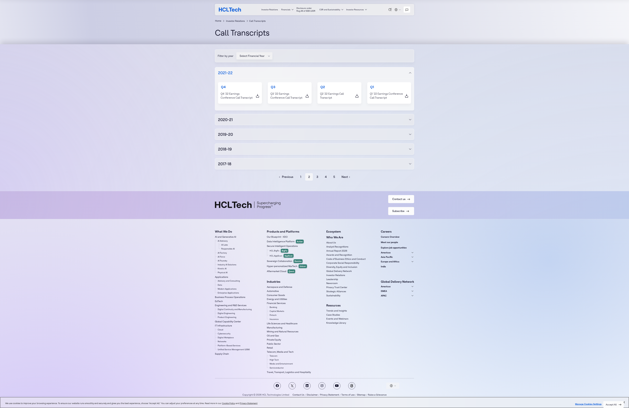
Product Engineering (227, 317)
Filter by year (225, 55)
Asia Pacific (387, 257)
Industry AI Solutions (227, 264)
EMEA (384, 291)
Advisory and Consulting (229, 281)
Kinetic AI (222, 268)
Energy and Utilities (277, 299)
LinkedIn (307, 385)
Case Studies (333, 314)
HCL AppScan (281, 256)
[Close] (623, 402)
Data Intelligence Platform (285, 241)
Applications (221, 276)
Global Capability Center (228, 321)
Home (218, 20)
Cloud (220, 329)
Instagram (321, 385)
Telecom (273, 356)
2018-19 (225, 149)
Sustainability (333, 295)
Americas (386, 252)
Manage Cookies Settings (588, 404)
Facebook (277, 385)
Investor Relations (269, 9)
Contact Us (298, 394)
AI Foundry (222, 260)
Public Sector (274, 343)
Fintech (273, 315)
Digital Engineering (226, 313)
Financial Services (276, 303)
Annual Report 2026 (336, 250)
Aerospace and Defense (279, 286)
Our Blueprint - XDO (277, 236)
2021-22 (225, 72)
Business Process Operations (230, 297)
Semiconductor (277, 368)
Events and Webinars (337, 318)
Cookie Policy (228, 403)
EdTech (219, 301)
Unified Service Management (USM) (234, 349)
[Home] (230, 10)
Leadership (332, 279)
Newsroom (332, 283)
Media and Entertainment (281, 363)
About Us (331, 242)
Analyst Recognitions (337, 246)
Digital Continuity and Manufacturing (235, 309)
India (383, 266)
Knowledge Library (336, 322)
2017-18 (224, 163)
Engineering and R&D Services (231, 305)
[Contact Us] (407, 10)
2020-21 (225, 119)
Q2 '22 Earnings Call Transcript (332, 95)
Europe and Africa (390, 261)
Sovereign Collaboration (284, 261)
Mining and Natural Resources (282, 331)
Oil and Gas (273, 335)
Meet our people (389, 242)
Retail (270, 347)
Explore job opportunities (394, 247)
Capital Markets (277, 311)
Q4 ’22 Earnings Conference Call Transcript (237, 95)
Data (220, 285)
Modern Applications (227, 289)
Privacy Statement (329, 394)
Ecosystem (333, 231)
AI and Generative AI (225, 236)
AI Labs (224, 245)
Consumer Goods (276, 295)
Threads (351, 385)
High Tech (274, 360)
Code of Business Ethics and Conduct (346, 258)
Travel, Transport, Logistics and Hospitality (289, 372)
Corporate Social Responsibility (342, 262)
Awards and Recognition (339, 254)
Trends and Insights (336, 310)
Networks (222, 341)
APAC (384, 295)
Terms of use (348, 394)
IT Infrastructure (223, 325)
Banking (273, 307)
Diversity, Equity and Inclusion (341, 267)
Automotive (273, 291)
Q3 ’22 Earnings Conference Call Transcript (286, 95)
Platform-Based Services (229, 345)
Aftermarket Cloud (280, 271)
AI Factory (222, 253)
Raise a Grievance (377, 394)
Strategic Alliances (336, 291)
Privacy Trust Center (336, 287)
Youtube (336, 385)
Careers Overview (390, 236)
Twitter (292, 385)
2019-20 (225, 134)
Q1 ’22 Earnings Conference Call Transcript (386, 95)
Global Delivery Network (339, 271)
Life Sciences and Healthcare (282, 323)
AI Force (221, 257)
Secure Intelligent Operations (282, 246)
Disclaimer (312, 394)
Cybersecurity (224, 333)
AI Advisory (223, 241)
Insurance (274, 319)
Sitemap (361, 394)
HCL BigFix (278, 250)
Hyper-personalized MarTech (286, 266)
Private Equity (274, 339)
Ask (390, 9)
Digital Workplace (226, 337)
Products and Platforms (283, 231)
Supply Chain (222, 353)
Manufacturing (274, 327)
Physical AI (223, 272)
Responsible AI (228, 248)
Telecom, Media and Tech (280, 351)
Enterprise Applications (228, 293)
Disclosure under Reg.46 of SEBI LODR (305, 9)
